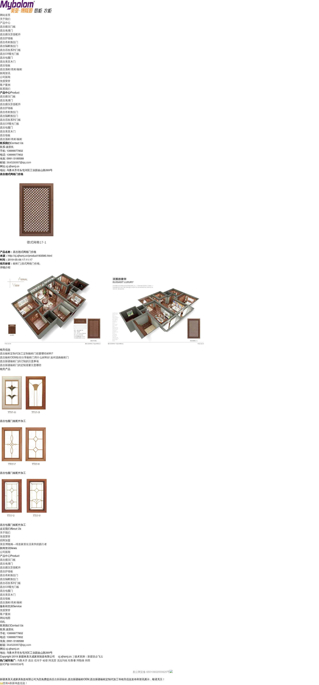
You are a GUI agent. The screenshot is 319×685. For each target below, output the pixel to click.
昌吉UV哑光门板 (9, 53)
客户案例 (5, 614)
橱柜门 (17, 263)
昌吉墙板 (5, 65)
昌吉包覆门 (6, 57)
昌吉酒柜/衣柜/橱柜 (11, 69)
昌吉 (30, 660)
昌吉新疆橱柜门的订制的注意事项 (19, 361)
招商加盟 (5, 540)
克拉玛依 (62, 660)
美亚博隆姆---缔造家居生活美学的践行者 (23, 544)
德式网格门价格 (30, 263)
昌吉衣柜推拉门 (9, 42)
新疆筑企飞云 (95, 656)
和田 (87, 660)
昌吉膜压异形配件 (10, 34)
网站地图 (5, 618)
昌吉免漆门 (6, 30)
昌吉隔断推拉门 (9, 46)
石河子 (38, 660)
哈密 (45, 660)
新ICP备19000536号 (12, 664)
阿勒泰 (80, 660)
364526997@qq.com (19, 162)
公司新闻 (5, 77)
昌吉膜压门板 (8, 26)
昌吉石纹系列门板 (10, 50)
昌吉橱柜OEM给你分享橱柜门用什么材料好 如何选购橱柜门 (34, 357)
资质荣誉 (5, 536)
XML (2, 621)
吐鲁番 (72, 660)
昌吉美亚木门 (8, 61)
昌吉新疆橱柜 (59, 679)
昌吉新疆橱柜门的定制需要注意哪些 (20, 365)
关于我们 (5, 532)
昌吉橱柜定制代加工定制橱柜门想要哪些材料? (26, 353)
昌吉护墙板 (6, 38)
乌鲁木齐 (22, 660)
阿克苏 (52, 660)
